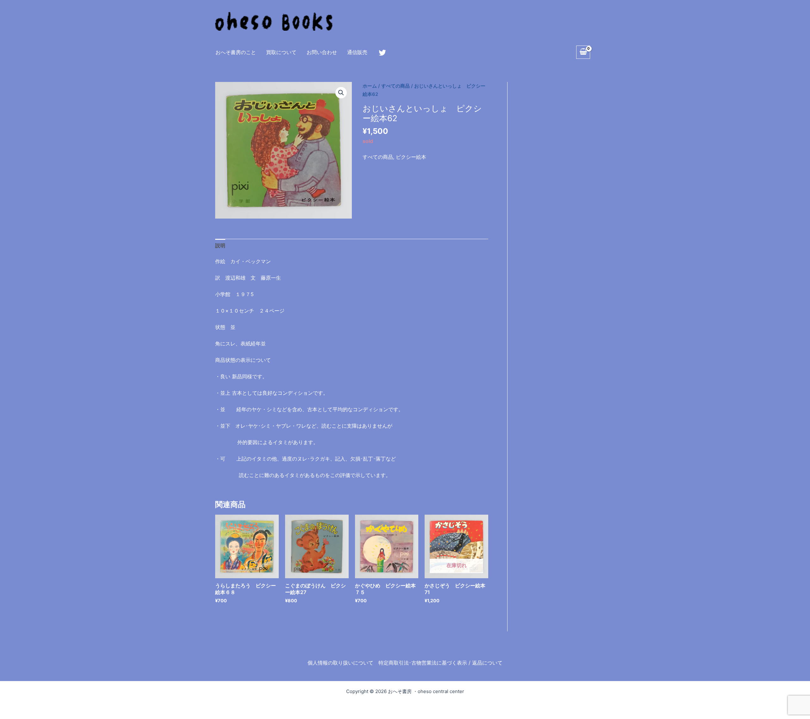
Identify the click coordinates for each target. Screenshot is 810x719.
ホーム (370, 86)
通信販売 (357, 52)
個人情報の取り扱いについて (340, 663)
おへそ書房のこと (235, 52)
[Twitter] (382, 52)
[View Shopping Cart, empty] (583, 52)
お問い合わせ (322, 52)
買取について (281, 52)
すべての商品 (395, 86)
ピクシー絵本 (411, 157)
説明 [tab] (220, 245)
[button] (341, 92)
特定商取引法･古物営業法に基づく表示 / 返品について (440, 663)
